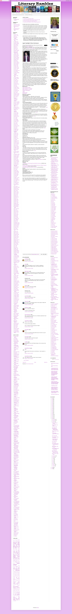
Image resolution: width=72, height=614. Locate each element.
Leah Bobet (52, 217)
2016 (52, 410)
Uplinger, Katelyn (16, 295)
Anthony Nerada (15, 550)
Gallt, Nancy (16, 123)
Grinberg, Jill (16, 136)
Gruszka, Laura (16, 138)
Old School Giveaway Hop (55, 394)
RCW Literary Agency (16, 458)
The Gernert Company (15, 500)
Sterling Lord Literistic (16, 483)
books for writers (56, 122)
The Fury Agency (16, 498)
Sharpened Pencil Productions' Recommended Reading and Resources (54, 289)
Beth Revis (52, 193)
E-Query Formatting (54, 238)
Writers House (16, 533)
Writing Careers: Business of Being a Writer (55, 298)
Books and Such (53, 312)
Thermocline (27, 301)
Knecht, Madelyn (16, 171)
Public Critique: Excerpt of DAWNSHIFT (55, 448)
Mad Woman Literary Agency (16, 435)
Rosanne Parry (18, 588)
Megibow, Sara (16, 203)
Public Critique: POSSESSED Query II (55, 434)
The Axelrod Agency (15, 490)
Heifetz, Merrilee (16, 146)
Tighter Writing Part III (54, 250)
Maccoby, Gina (16, 188)
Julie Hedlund (27, 329)
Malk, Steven (16, 190)
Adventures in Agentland (54, 303)
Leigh (25, 264)
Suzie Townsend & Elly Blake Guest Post (54, 158)
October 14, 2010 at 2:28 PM (29, 275)
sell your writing (56, 124)
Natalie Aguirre (27, 271)
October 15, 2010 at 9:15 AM (29, 304)
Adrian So (14, 541)
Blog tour (15, 554)
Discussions (14, 565)
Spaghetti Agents (53, 247)
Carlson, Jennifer (16, 68)
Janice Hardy (53, 205)
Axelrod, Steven (16, 42)
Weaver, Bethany (16, 305)
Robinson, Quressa (16, 239)
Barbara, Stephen (16, 43)
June (53, 459)
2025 (52, 399)
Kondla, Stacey (16, 173)
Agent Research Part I (54, 232)
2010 (52, 418)
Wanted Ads (16, 597)
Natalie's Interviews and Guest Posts (18, 14)
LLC (14, 424)
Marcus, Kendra (16, 192)
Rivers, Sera (16, 238)
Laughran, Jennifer (16, 177)
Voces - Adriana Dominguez (53, 354)
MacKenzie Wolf (16, 434)
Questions (17, 583)
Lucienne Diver (53, 336)
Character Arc (53, 237)
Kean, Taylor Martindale (16, 165)
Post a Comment (26, 360)
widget (58, 359)
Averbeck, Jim (16, 41)
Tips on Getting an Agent (54, 251)
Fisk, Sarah (15, 117)
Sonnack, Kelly (16, 275)
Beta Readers (15, 553)
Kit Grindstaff (53, 215)
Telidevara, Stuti (16, 287)
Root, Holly (15, 245)
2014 (52, 413)
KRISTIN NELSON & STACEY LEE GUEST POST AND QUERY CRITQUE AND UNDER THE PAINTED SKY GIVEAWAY (54, 373)
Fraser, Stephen (16, 120)
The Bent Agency (16, 491)
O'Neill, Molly (16, 216)
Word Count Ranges (54, 252)
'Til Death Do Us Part (54, 385)
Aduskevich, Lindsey (16, 38)
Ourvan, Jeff (16, 221)
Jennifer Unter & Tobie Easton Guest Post (54, 167)
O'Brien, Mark (16, 215)
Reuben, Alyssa (16, 237)
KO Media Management (16, 420)
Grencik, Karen (16, 134)
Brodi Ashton (14, 559)
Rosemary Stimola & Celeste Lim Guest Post (54, 160)
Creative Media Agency (16, 364)
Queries (14, 583)
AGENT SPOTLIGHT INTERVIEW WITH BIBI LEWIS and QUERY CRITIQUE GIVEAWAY (54, 388)
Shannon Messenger (54, 226)
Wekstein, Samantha (15, 310)
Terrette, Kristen (16, 289)
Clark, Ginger (16, 81)
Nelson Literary (16, 449)
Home (13, 13)
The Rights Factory (16, 504)
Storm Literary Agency (16, 488)
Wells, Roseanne (16, 313)
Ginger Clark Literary (16, 396)
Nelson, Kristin (16, 210)
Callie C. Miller (18, 559)
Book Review (15, 558)
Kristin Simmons (53, 216)
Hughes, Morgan (16, 156)
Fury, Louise (15, 122)
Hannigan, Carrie (16, 140)
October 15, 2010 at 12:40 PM (29, 311)
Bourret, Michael (16, 55)
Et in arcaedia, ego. (54, 324)
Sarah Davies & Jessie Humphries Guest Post (54, 189)
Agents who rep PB (16, 25)
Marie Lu (52, 220)
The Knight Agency (16, 501)
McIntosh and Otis (16, 442)
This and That (54, 442)
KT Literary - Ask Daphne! (55, 334)
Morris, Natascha (16, 208)
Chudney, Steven (16, 78)
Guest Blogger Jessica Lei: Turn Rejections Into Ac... (55, 444)
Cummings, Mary (16, 90)
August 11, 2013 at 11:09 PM (29, 345)
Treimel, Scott (16, 293)
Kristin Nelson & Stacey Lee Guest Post (54, 182)
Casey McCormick (27, 320)
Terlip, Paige (16, 288)
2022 (52, 403)
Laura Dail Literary (16, 425)
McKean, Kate (16, 201)
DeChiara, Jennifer (16, 93)
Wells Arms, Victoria (15, 312)
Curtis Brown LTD (16, 365)
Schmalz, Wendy (16, 255)
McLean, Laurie (16, 202)
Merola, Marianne (16, 204)
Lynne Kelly (14, 575)
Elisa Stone (18, 567)
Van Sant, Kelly (16, 300)
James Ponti (18, 571)
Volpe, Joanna (16, 302)
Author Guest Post (16, 551)
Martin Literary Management (16, 441)
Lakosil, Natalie (16, 174)
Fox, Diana (15, 118)
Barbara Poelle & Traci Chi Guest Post (54, 163)
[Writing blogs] (54, 120)
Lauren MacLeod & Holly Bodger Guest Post (54, 179)
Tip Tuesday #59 (54, 435)
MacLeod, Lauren (16, 189)
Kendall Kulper (53, 213)
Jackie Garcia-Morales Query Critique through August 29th (31, 19)
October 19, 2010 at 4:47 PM (29, 333)
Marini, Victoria (16, 193)
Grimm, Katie (16, 135)
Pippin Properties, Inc (29, 46)
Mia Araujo (18, 579)
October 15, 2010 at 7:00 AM (29, 298)
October (53, 421)
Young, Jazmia (16, 329)
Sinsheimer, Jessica (15, 264)
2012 (52, 415)
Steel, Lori (15, 279)
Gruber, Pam (16, 137)
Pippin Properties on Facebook (27, 88)
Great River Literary (17, 397)
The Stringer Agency (15, 505)
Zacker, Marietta (16, 330)
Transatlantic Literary (16, 511)
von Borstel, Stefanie (15, 304)
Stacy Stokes (15, 593)
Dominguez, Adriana (15, 100)
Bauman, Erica (16, 45)
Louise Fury (53, 335)
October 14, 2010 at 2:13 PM (29, 268)
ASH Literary (16, 339)
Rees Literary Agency (16, 461)
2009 (52, 467)
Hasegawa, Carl (16, 141)
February (53, 464)
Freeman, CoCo (16, 121)
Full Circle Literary (53, 326)
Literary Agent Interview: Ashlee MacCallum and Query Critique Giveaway (54, 369)
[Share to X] (44, 254)
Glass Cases (53, 327)
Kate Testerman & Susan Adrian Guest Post (54, 185)
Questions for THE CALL (54, 245)
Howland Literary (16, 405)
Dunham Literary (16, 374)
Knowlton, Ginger (16, 172)
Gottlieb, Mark (16, 130)
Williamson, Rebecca (15, 322)
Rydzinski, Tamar (16, 251)
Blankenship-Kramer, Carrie (16, 53)
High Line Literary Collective (16, 402)
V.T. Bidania (18, 596)
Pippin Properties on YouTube (27, 89)
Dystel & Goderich (53, 320)
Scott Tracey (53, 225)
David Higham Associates (16, 368)
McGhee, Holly (16, 199)
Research (14, 587)
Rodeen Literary (16, 462)
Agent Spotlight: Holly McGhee (55, 446)
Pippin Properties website (26, 87)
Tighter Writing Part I (54, 248)
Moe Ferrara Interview (54, 174)
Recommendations (16, 586)
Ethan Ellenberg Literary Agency (16, 384)
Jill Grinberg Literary (15, 417)
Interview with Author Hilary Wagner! (55, 439)
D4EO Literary (16, 366)
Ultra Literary (16, 518)
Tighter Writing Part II (54, 249)
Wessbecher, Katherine (16, 317)
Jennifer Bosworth (53, 206)
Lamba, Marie (16, 175)
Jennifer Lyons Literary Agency (16, 416)
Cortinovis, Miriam (16, 88)
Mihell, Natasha (16, 205)
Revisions (14, 588)
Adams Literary (16, 340)
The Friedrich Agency (16, 497)
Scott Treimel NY (16, 471)
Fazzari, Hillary (16, 112)
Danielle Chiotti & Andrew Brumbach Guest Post (54, 169)
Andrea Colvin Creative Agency (16, 345)
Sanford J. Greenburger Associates (15, 468)
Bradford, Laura (16, 59)
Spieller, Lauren (16, 277)
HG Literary (15, 398)
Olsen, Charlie (16, 217)
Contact (54, 13)
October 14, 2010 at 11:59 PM (29, 293)
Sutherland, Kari (16, 284)
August (53, 457)
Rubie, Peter (16, 247)
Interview (17, 570)
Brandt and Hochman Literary (16, 356)
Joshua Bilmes (53, 332)
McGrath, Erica (16, 200)
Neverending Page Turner (54, 339)
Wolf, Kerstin (16, 325)
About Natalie (18, 13)
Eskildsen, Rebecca (15, 111)
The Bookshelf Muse (54, 291)
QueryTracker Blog (54, 284)
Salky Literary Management (16, 465)
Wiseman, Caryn (16, 323)
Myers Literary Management (16, 448)
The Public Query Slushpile (53, 293)
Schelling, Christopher (15, 254)
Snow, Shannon (16, 272)
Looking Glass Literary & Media (16, 431)
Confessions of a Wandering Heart (53, 316)
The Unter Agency (16, 508)
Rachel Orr (18, 584)
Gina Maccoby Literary (16, 394)
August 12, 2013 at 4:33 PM (29, 353)
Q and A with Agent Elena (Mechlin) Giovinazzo (30, 167)
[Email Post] (41, 254)
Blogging (14, 555)
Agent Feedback (18, 541)
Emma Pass (53, 202)
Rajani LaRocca (16, 585)
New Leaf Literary (16, 450)
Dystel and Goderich (15, 377)
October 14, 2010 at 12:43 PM (29, 261)
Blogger (38, 607)
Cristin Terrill (53, 199)
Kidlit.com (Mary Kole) (54, 333)
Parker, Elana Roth (16, 223)
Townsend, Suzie (16, 292)
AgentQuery (53, 258)
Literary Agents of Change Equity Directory (55, 269)
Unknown (26, 285)
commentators (55, 359)
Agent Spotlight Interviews (25, 13)
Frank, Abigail (16, 119)
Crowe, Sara (15, 89)
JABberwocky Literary (16, 410)
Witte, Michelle (16, 324)
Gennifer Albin (53, 204)
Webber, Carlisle (16, 306)
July (53, 458)
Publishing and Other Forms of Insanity (54, 279)
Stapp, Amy (15, 278)
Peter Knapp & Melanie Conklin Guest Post (54, 171)
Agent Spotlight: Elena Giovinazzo (55, 437)
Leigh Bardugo (53, 218)
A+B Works (15, 338)
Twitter (24, 91)
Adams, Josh (16, 34)
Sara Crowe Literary (15, 470)
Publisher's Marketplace (26, 90)
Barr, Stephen (16, 44)
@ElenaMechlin (40, 159)
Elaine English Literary (54, 322)
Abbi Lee (14, 540)
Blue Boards (53, 259)
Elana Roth (52, 323)
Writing (14, 599)
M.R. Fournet (18, 575)
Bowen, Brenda (16, 56)
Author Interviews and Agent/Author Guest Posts (38, 13)
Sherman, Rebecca (16, 260)
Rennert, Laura (16, 235)
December (53, 419)
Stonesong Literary (16, 486)
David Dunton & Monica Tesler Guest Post (54, 173)
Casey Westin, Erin (16, 70)
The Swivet (52, 351)
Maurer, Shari (16, 194)
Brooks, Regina (16, 61)
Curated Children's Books (54, 260)
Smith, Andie (16, 270)
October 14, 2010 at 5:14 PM (29, 282)
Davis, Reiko (16, 92)
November (53, 420)
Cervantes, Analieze (15, 74)
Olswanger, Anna (16, 218)
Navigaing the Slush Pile (54, 337)
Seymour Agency (16, 473)
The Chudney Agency (16, 495)
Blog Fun (18, 553)
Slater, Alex (15, 268)
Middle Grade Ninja (54, 272)
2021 (52, 404)
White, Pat (15, 320)
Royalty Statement (54, 246)
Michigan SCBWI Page (28, 14)
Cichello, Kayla (16, 80)
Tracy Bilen (14, 595)
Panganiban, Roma (16, 222)
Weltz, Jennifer (16, 314)
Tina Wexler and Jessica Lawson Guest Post (54, 177)
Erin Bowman (53, 203)
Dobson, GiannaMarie (16, 98)
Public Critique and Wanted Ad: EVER (55, 452)
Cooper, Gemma (16, 87)
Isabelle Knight (15, 571)
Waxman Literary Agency (54, 355)
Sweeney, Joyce (16, 285)
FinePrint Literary (16, 385)
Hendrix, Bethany (16, 148)
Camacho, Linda (16, 67)
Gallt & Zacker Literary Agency (16, 392)
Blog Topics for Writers (54, 236)
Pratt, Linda (15, 228)
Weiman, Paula (16, 308)
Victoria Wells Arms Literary (16, 523)
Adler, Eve (15, 36)
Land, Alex (15, 176)
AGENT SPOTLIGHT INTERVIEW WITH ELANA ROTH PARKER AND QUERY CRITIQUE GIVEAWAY (54, 378)
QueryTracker (25, 93)
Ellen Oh (52, 201)
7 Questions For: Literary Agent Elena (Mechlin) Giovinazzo (32, 163)
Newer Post (24, 362)
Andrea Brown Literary (16, 343)
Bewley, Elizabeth (16, 50)
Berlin (15, 350)
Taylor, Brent (16, 286)
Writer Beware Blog (54, 296)
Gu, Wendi (15, 139)
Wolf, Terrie (15, 327)
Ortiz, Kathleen (16, 219)
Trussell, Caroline (16, 294)
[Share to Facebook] (45, 254)
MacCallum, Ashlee (16, 187)
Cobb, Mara (15, 86)
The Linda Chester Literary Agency (16, 502)
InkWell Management (16, 408)
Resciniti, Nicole (16, 236)
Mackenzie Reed (15, 576)
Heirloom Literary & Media (31, 48)
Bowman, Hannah (16, 57)
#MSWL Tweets (25, 92)
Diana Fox (52, 319)
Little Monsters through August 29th (28, 18)
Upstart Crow (53, 352)
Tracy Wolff (17, 595)
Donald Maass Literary (16, 371)
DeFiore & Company (15, 370)
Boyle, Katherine (16, 58)
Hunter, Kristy (16, 158)
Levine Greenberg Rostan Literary (16, 427)
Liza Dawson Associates (16, 429)
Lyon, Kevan (16, 186)
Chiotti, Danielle (16, 77)
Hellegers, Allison (16, 147)
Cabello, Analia (16, 66)
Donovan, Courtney (16, 101)
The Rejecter (53, 350)
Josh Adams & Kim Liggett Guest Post (54, 176)
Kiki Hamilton (53, 214)
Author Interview (15, 552)
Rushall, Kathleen (16, 250)
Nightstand (52, 273)
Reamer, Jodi (16, 231)
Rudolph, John (16, 248)
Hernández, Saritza (16, 154)
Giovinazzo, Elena (16, 125)
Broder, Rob (15, 60)
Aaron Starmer (18, 539)
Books (19, 558)
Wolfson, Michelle (16, 328)
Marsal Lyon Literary (15, 439)
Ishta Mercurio (27, 307)
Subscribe (55, 40)
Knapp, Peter (16, 170)
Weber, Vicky (16, 307)
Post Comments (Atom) (29, 363)
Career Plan (15, 560)
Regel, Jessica (16, 232)
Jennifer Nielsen (53, 207)
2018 (52, 408)
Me (16, 577)
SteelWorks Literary (15, 480)
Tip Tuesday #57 (54, 450)
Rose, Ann (15, 246)
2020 (52, 405)
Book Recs (18, 557)
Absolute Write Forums (54, 257)
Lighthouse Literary (16, 428)
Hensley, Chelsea (16, 151)
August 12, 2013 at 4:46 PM (29, 358)
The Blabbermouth (53, 347)
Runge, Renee (16, 249)
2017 (52, 409)
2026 (52, 398)
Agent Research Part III (54, 234)
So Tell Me (18, 592)
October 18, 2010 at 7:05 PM (29, 326)
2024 (52, 400)
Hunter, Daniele (16, 157)
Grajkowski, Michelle (15, 131)
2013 (52, 414)
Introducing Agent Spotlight (16, 20)
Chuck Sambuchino (28, 314)
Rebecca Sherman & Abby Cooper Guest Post (55, 165)
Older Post (45, 362)
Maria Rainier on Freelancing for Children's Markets (55, 429)
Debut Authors (16, 564)
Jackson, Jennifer (16, 161)
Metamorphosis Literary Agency (16, 446)
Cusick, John (16, 91)
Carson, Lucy (16, 69)
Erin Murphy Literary (15, 382)
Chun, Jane (15, 79)
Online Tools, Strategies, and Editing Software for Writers (54, 275)
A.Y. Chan (14, 539)
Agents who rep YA (16, 28)
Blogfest (18, 554)
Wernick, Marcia (16, 315)
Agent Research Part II (54, 233)
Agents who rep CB (16, 24)
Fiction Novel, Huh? (54, 239)
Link (46, 107)
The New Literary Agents (54, 349)
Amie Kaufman (27, 336)
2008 (52, 468)
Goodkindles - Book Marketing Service (54, 264)
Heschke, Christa (16, 155)
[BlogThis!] (43, 254)
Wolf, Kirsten (16, 326)
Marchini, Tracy (16, 191)
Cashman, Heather (16, 72)
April (53, 462)
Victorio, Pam (16, 301)
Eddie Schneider (53, 321)
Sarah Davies (53, 345)
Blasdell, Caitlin (16, 54)
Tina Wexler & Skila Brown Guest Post (54, 187)
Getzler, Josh (16, 124)
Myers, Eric (15, 209)
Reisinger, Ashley (16, 234)
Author (19, 550)
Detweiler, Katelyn (16, 94)
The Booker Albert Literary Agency (16, 493)
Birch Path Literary (16, 351)
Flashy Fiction (16, 386)
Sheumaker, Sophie (17, 261)
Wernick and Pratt (16, 529)
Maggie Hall (53, 219)
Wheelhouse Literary (15, 531)
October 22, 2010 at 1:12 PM (29, 339)
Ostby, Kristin (16, 220)
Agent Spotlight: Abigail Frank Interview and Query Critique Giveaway (55, 392)
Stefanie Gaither (53, 227)
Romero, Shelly (16, 244)
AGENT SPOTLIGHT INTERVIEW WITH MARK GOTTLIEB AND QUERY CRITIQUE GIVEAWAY (55, 382)
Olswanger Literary (16, 451)
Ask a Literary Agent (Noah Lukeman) (54, 307)
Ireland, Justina (16, 159)
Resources (18, 587)
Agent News (15, 542)
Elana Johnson (53, 200)
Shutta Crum (14, 592)
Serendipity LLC (16, 472)
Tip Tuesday (17, 594)
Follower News (49, 13)
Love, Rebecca (16, 183)
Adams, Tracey (16, 35)
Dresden (15, 373)
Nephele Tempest (53, 338)
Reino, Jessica (16, 233)
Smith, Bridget (16, 271)
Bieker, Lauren (16, 51)
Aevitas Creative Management (16, 342)
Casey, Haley (16, 71)
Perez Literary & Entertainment (16, 455)
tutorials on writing (57, 123)
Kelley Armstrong (53, 212)
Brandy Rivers (53, 194)
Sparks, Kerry (16, 276)
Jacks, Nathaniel (16, 160)
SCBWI (52, 287)
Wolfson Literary (16, 532)
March (53, 463)
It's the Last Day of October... (54, 423)
